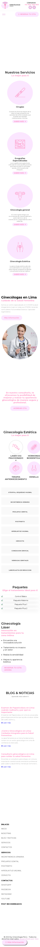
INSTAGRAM (6, 894)
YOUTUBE (5, 899)
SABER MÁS (19, 121)
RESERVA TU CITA (28, 14)
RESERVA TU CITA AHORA (13, 669)
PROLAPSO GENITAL (10, 861)
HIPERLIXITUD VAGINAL (11, 871)
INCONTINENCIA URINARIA (12, 857)
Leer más (7, 723)
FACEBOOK (6, 889)
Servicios (5, 843)
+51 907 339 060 (32, 5)
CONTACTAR (20, 596)
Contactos (6, 847)
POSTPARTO (6, 866)
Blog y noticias (8, 838)
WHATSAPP (6, 885)
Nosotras (6, 833)
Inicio (4, 829)
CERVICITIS (6, 875)
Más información (15, 942)
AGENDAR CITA (20, 408)
